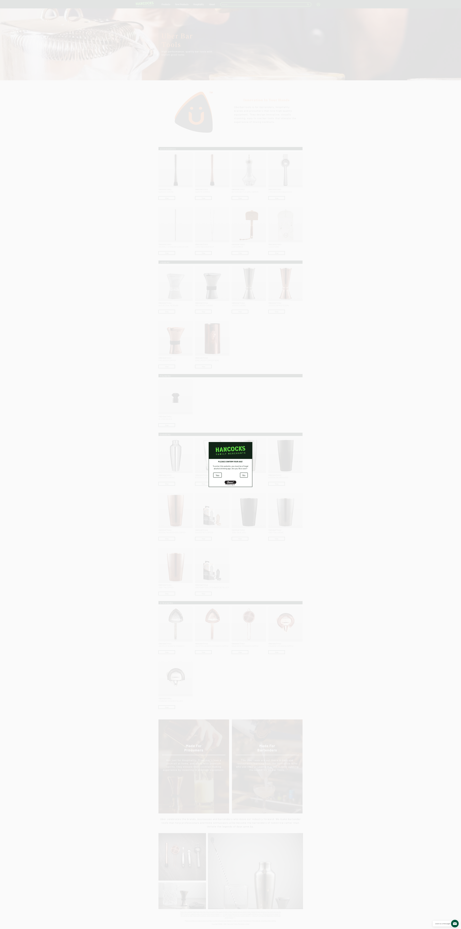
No (243, 475)
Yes (217, 475)
